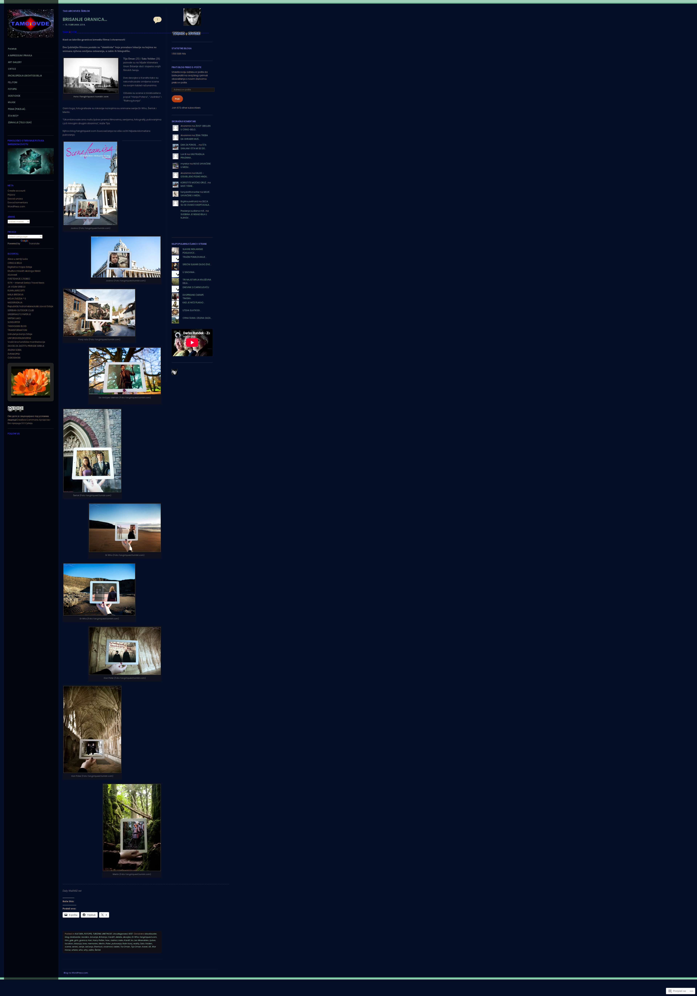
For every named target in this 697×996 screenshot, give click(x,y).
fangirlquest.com (148, 937)
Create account (16, 190)
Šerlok (98, 949)
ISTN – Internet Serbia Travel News (26, 282)
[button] (22, 388)
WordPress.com (16, 206)
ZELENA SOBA (14, 349)
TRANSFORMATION (17, 330)
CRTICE (12, 68)
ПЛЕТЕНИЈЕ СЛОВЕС (19, 278)
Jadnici (114, 940)
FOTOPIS (12, 89)
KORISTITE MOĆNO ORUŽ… (194, 182)
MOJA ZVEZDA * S (17, 298)
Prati (177, 98)
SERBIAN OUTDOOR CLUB (21, 310)
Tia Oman (125, 946)
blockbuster (151, 933)
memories (93, 943)
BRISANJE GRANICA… (85, 19)
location (69, 943)
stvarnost (108, 946)
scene (68, 946)
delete (119, 937)
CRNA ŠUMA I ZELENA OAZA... (197, 317)
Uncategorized (120, 933)
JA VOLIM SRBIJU (16, 286)
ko (132, 940)
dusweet (12, 274)
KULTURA (79, 933)
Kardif (127, 940)
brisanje (94, 937)
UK (149, 946)
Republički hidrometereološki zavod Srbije (30, 306)
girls (76, 940)
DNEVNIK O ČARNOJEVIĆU (196, 287)
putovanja (117, 943)
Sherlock (98, 946)
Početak (12, 48)
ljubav (153, 940)
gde (71, 940)
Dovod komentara (18, 202)
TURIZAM (97, 933)
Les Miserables (141, 940)
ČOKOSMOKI (14, 357)
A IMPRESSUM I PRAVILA (20, 55)
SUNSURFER (14, 322)
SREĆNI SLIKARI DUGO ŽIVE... (197, 264)
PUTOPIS (88, 933)
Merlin (102, 943)
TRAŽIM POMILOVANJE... (195, 256)
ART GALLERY (15, 62)
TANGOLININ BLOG (17, 326)
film (67, 940)
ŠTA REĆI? (13, 115)
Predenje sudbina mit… (193, 210)
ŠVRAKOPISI (14, 353)
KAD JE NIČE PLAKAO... (194, 302)
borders (85, 937)
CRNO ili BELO (15, 262)
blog (67, 937)
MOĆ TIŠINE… (187, 186)
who (81, 949)
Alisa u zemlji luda (18, 258)
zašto (91, 949)
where (75, 949)
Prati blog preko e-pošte (186, 67)
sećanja (89, 946)
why (86, 949)
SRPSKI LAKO (14, 318)
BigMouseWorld (189, 201)
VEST (130, 933)
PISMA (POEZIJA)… (17, 109)
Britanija (103, 937)
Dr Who (135, 937)
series (75, 946)
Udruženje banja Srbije (20, 334)
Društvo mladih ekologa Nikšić (24, 270)
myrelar (185, 163)
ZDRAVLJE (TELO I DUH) (20, 122)
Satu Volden (146, 943)
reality (136, 943)
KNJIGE (11, 102)
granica (83, 940)
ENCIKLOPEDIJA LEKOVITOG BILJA (25, 75)
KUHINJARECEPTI (16, 290)
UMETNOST (107, 933)
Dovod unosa (15, 198)
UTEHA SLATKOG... (192, 310)
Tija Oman (136, 946)
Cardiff (111, 937)
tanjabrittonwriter (190, 192)
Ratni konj (127, 943)
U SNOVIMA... (189, 272)
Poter (108, 943)
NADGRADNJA (15, 302)
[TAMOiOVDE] (31, 38)
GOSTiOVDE (14, 95)
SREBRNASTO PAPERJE (19, 314)
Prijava (11, 194)
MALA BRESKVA (15, 294)
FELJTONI (12, 82)
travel (145, 946)
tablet (116, 946)
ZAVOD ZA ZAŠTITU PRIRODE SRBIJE (26, 345)
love (85, 943)
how (107, 940)
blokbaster (75, 937)
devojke (127, 937)
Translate (34, 243)
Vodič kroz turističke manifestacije (26, 341)
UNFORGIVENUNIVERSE (19, 338)
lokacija (78, 943)
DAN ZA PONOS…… (189, 144)
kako (121, 940)
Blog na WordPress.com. (76, 972)
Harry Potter (98, 940)
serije (81, 946)
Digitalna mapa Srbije (20, 266)
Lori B (183, 154)
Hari (90, 940)
